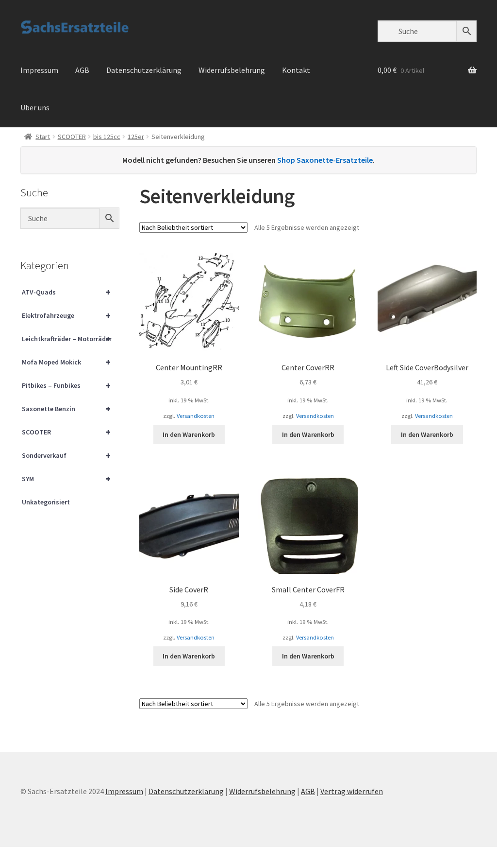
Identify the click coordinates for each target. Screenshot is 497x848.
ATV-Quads (66, 292)
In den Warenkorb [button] (189, 434)
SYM (66, 478)
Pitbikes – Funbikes (66, 385)
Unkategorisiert (46, 502)
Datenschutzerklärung (144, 70)
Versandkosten (196, 415)
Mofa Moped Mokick (66, 362)
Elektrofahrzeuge (66, 315)
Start (42, 136)
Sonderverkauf (66, 455)
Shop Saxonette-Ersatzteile (325, 160)
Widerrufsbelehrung (232, 70)
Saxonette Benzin (66, 408)
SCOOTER (72, 136)
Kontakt (296, 70)
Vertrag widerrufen (351, 791)
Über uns (35, 107)
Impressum (39, 70)
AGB (82, 70)
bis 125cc (106, 136)
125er (136, 136)
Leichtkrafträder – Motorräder (67, 338)
